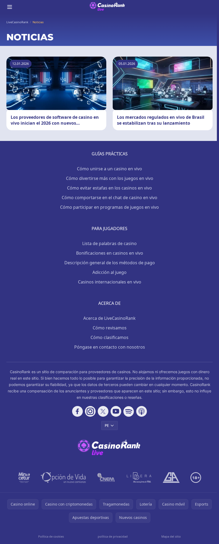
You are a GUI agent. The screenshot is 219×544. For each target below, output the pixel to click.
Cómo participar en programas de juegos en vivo (109, 207)
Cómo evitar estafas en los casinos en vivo (109, 188)
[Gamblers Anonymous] (171, 477)
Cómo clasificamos (109, 337)
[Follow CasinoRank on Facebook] (77, 411)
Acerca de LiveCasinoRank (109, 318)
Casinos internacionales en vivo (109, 282)
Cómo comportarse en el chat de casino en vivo (109, 197)
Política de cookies (51, 536)
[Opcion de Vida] (63, 477)
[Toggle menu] (9, 7)
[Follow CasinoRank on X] (103, 411)
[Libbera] (139, 477)
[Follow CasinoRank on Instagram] (90, 411)
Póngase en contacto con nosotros (109, 347)
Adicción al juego (109, 272)
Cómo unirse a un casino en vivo (109, 169)
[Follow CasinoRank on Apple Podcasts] (141, 411)
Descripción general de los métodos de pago (109, 263)
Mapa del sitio (171, 536)
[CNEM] (106, 477)
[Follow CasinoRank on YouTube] (116, 411)
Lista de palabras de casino (109, 243)
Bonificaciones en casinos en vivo (109, 253)
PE (107, 425)
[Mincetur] (24, 477)
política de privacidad (113, 536)
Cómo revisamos (110, 328)
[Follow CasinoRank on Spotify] (128, 411)
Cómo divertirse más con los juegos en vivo (109, 178)
